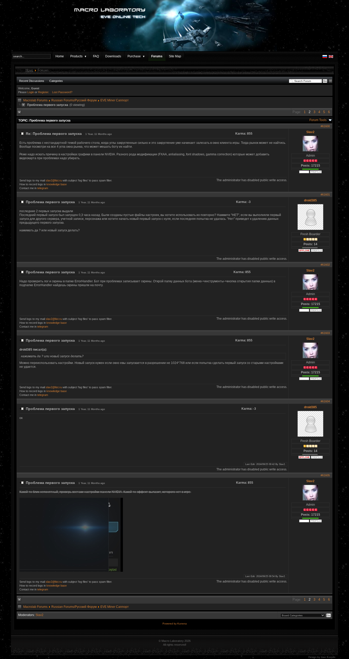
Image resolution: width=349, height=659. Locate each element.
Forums (156, 56)
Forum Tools (318, 120)
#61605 (325, 475)
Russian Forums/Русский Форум (74, 100)
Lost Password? (62, 92)
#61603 (325, 332)
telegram (42, 188)
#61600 (325, 126)
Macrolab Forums (35, 100)
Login (30, 92)
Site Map (175, 56)
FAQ (96, 56)
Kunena (182, 623)
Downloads (113, 56)
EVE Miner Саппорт (114, 100)
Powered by (169, 623)
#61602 (325, 264)
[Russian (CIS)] (325, 58)
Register (43, 92)
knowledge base (56, 184)
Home (59, 56)
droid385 (310, 200)
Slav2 (310, 132)
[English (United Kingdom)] (331, 58)
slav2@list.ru (54, 180)
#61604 (325, 401)
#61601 (325, 194)
